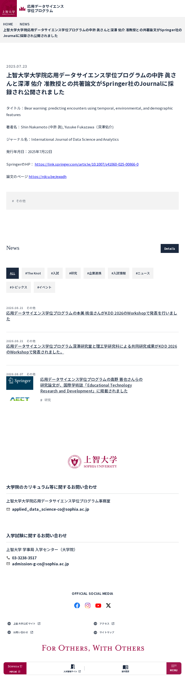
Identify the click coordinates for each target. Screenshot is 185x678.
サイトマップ (106, 632)
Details (169, 248)
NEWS (25, 24)
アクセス (104, 623)
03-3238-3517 (24, 557)
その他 (21, 201)
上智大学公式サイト (24, 623)
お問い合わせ (20, 632)
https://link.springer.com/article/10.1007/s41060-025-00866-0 (87, 164)
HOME (8, 24)
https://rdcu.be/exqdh (47, 176)
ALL (12, 273)
